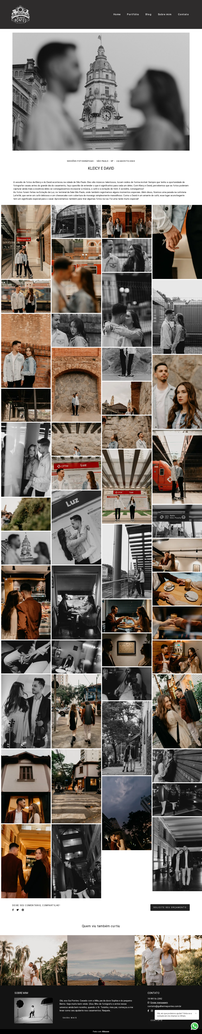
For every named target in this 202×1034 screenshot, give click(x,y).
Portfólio (133, 14)
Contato (183, 14)
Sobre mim (165, 14)
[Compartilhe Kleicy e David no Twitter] (18, 910)
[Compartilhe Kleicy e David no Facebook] (13, 910)
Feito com (101, 1031)
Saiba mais (70, 1018)
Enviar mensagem (159, 1003)
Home (117, 14)
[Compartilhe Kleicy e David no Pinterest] (23, 910)
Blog (148, 14)
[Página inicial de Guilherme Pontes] (20, 14)
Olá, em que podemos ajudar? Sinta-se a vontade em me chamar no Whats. (174, 1014)
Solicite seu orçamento (170, 907)
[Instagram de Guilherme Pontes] (152, 1011)
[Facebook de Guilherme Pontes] (148, 1011)
